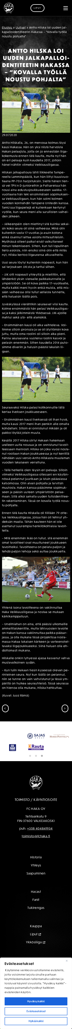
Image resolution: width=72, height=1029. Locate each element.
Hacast (36, 910)
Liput (37, 8)
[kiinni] (68, 961)
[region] (36, 993)
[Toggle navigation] (65, 8)
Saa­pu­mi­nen (36, 892)
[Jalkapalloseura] (9, 8)
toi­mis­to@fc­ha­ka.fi (36, 854)
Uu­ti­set (21, 27)
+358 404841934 (40, 847)
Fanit (36, 918)
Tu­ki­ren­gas (36, 926)
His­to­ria (36, 875)
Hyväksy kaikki (36, 1001)
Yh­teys (36, 883)
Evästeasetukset (36, 1011)
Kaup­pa (36, 944)
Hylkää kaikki (36, 1021)
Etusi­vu (7, 27)
